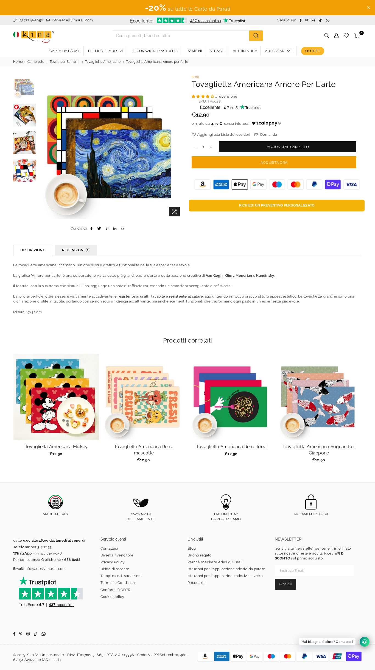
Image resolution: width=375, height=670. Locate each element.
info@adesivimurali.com (72, 20)
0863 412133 (41, 547)
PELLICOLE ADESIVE (106, 51)
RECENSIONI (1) (76, 250)
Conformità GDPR (115, 590)
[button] (203, 96)
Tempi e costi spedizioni (121, 576)
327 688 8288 (69, 560)
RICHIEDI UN (277, 205)
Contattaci (109, 548)
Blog (192, 548)
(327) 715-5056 (30, 20)
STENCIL (217, 51)
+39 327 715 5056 (47, 553)
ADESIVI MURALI (279, 51)
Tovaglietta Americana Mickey (56, 446)
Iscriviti (285, 584)
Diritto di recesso (115, 569)
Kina (195, 77)
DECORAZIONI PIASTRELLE (155, 51)
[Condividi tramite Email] (123, 228)
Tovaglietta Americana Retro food (231, 446)
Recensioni (197, 583)
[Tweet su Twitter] (99, 228)
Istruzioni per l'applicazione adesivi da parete (226, 569)
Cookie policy (112, 597)
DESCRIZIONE (32, 250)
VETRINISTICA (245, 51)
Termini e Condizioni (118, 583)
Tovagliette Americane (103, 62)
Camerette (35, 62)
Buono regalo (199, 555)
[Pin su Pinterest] (107, 228)
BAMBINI (194, 51)
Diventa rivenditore (117, 555)
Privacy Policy (112, 562)
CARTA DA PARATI (64, 51)
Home (18, 62)
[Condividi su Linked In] (115, 228)
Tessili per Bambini (65, 62)
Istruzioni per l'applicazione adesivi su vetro (225, 576)
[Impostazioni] (336, 36)
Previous (43, 147)
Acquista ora (274, 162)
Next (178, 147)
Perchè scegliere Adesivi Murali (215, 562)
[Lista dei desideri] (346, 36)
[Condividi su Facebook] (91, 228)
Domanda (268, 134)
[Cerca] (256, 35)
